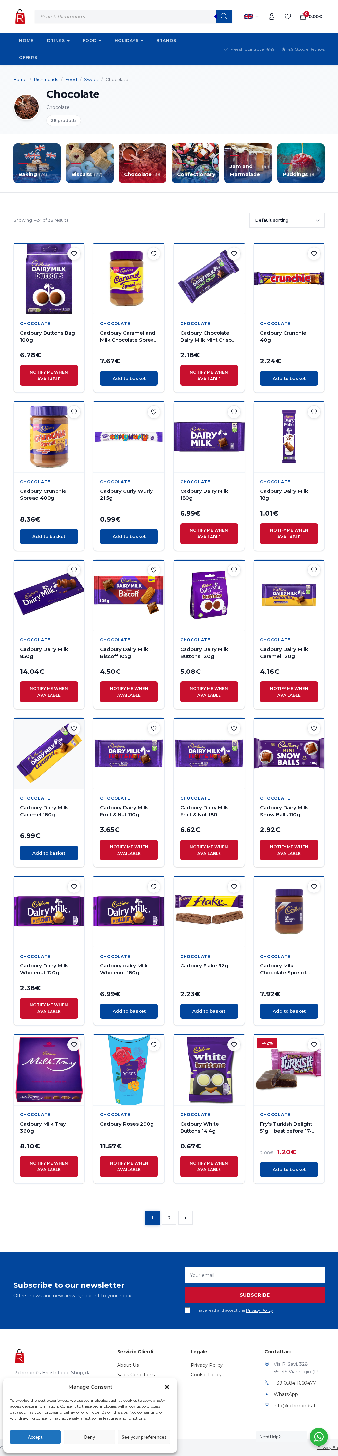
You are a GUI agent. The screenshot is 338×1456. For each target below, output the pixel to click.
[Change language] (251, 16)
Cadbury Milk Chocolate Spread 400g (283, 969)
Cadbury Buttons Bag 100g (47, 336)
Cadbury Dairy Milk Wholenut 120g (44, 969)
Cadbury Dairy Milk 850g (44, 652)
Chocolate (35, 323)
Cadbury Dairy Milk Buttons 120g (204, 652)
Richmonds (46, 79)
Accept (35, 1437)
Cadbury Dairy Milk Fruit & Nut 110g (124, 811)
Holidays (126, 40)
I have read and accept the (234, 1310)
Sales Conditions (136, 1375)
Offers (28, 57)
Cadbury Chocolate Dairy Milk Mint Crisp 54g (206, 336)
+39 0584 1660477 (295, 1383)
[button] (167, 1387)
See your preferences (144, 1437)
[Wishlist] (288, 16)
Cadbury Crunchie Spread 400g (43, 494)
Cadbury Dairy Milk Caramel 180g (44, 811)
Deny (89, 1437)
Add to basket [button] (129, 378)
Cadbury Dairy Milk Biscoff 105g (124, 652)
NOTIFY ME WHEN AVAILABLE (49, 375)
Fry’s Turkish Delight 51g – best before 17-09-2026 (286, 1127)
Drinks (56, 40)
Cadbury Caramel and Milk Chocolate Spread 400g (128, 336)
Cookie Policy (206, 1375)
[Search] (224, 16)
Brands (166, 40)
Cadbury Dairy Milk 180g (204, 494)
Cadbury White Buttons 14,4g (199, 1127)
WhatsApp (286, 1394)
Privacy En (327, 1447)
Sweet (91, 79)
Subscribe (255, 1295)
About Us (128, 1365)
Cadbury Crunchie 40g (283, 336)
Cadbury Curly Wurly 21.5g (126, 494)
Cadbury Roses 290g (127, 1124)
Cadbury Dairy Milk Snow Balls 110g (284, 811)
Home (26, 40)
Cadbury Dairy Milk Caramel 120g (284, 652)
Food (90, 40)
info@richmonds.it (295, 1406)
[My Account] (271, 16)
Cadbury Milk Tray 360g (43, 1127)
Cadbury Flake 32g (204, 966)
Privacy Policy (259, 1310)
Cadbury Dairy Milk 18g (284, 494)
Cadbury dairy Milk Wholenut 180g (124, 969)
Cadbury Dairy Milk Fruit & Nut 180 (204, 811)
